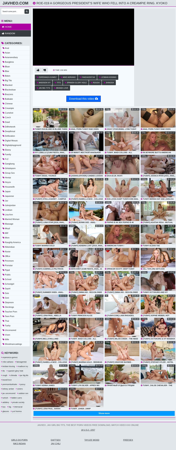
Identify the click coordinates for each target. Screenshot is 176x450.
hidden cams (16, 398)
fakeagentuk (88, 77)
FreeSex (128, 440)
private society (18, 402)
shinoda (109, 83)
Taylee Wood (91, 440)
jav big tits (44, 88)
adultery (5, 402)
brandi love (62, 88)
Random (9, 33)
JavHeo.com (15, 3)
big (9, 407)
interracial (18, 407)
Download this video (82, 98)
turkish (5, 398)
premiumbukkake (9, 384)
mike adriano (69, 77)
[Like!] (38, 70)
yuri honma (17, 411)
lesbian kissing (108, 77)
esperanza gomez (47, 77)
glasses (5, 411)
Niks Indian (19, 444)
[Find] (26, 11)
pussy (22, 384)
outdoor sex (23, 393)
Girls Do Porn (19, 440)
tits (58, 83)
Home (8, 27)
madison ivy (44, 83)
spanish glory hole (76, 83)
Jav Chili (55, 444)
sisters (20, 389)
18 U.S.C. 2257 (88, 430)
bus (4, 407)
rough (96, 83)
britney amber (8, 389)
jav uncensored (8, 393)
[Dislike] (44, 70)
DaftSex (56, 440)
